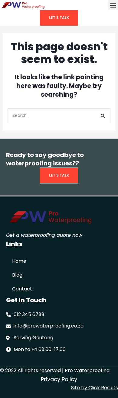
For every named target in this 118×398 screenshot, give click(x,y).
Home (19, 261)
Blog (17, 274)
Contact (22, 288)
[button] (113, 5)
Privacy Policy (59, 379)
